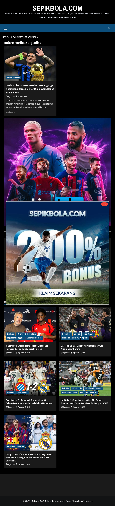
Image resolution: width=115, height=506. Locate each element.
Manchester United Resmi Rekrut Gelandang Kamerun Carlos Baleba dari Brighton (27, 347)
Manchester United (34, 338)
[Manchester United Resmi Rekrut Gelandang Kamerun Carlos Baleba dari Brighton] (30, 324)
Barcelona (66, 334)
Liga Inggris (77, 388)
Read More (10, 112)
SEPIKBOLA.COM (57, 8)
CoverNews (72, 501)
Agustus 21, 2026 (24, 464)
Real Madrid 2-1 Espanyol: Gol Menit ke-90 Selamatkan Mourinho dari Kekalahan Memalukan (29, 401)
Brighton (10, 334)
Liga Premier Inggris (15, 338)
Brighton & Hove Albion (27, 334)
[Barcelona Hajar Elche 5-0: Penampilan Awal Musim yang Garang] (85, 324)
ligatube (11, 96)
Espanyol (10, 392)
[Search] (109, 28)
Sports (85, 338)
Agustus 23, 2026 (24, 407)
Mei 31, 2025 (22, 96)
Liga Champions (13, 77)
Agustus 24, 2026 (79, 353)
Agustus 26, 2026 (24, 353)
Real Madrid (23, 392)
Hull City (65, 388)
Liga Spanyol (89, 334)
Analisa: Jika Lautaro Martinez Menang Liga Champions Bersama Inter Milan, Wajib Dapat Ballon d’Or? (30, 89)
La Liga (77, 334)
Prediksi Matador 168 (70, 338)
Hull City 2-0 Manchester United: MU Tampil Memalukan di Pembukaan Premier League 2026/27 (84, 401)
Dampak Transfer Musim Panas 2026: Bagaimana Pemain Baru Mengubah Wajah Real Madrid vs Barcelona (29, 457)
